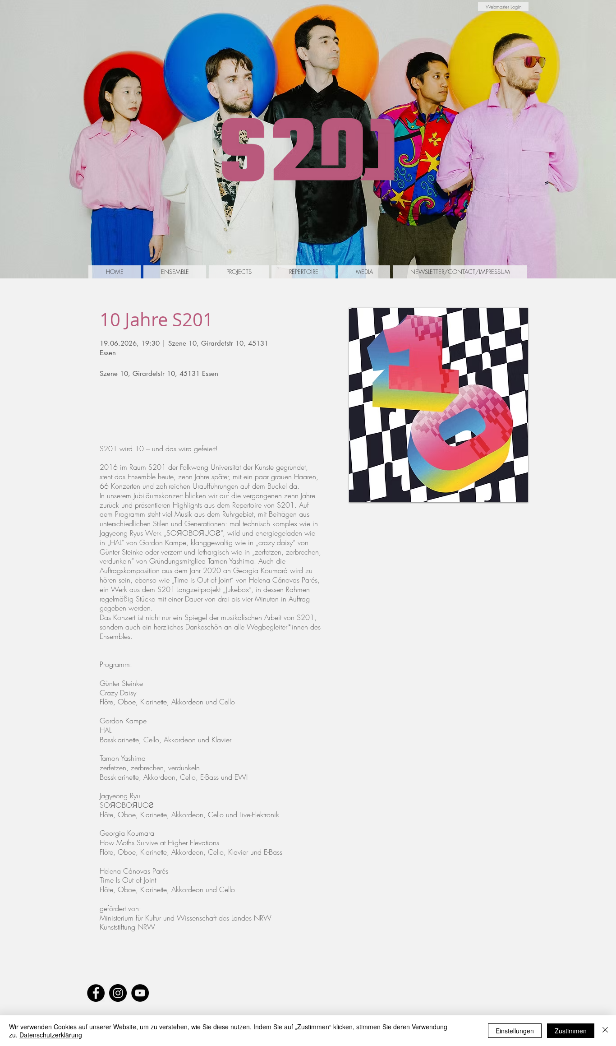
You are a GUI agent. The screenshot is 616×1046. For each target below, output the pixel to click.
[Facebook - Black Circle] (96, 993)
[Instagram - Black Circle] (118, 993)
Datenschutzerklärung (50, 1034)
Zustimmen (571, 1030)
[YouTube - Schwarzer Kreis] (140, 993)
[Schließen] (605, 1031)
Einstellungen (515, 1030)
